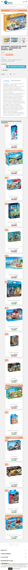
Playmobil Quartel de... (14, 352)
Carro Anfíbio (14, 456)
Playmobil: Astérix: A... (14, 482)
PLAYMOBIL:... (14, 378)
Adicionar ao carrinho (16, 66)
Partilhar (7, 74)
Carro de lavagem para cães (14, 170)
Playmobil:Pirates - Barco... (14, 326)
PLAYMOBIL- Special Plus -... (14, 430)
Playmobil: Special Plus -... (14, 509)
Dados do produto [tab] (15, 80)
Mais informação (17, 568)
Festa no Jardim (14, 404)
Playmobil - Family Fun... (14, 274)
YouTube (14, 544)
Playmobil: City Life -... (14, 196)
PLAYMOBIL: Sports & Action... (14, 222)
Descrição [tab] (6, 80)
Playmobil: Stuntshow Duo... (14, 300)
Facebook (10, 544)
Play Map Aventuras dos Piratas (14, 535)
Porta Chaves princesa (14, 144)
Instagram (17, 544)
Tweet (10, 74)
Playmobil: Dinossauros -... (14, 248)
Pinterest (14, 74)
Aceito (10, 568)
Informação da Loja (7, 560)
